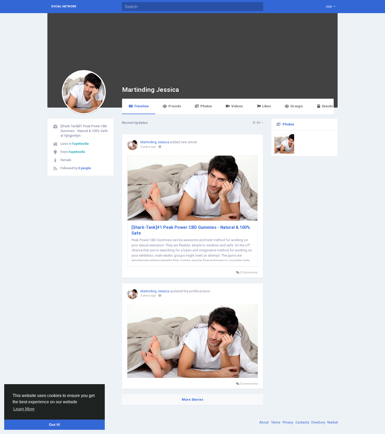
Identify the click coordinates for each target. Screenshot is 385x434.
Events (327, 106)
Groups (296, 106)
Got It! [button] (54, 424)
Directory (318, 422)
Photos (206, 106)
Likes (266, 106)
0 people (84, 168)
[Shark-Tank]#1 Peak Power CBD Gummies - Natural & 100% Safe (190, 230)
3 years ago (148, 147)
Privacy (288, 422)
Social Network (63, 6)
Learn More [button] (24, 409)
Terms (276, 422)
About (264, 422)
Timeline (141, 106)
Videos (237, 106)
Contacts (302, 422)
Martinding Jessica (150, 89)
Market (332, 422)
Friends (174, 106)
